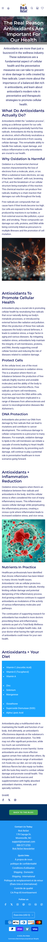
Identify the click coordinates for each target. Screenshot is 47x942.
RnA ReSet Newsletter (23, 848)
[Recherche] (32, 8)
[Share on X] (9, 800)
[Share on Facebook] (3, 800)
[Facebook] (5, 904)
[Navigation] (3, 8)
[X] (11, 904)
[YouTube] (29, 904)
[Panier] (37, 8)
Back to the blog (23, 812)
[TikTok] (41, 904)
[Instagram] (17, 904)
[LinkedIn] (35, 904)
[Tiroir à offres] (8, 8)
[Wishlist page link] (42, 8)
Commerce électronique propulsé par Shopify (23, 939)
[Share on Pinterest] (15, 800)
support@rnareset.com (23, 841)
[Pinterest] (23, 904)
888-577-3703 (23, 845)
